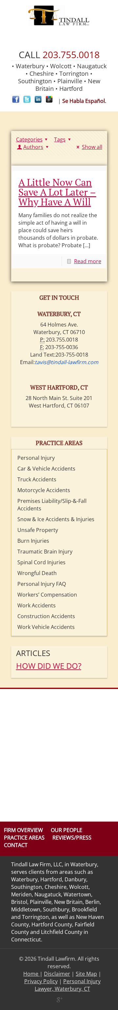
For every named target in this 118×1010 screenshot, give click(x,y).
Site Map (86, 973)
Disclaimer (57, 973)
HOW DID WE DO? (48, 665)
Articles (33, 653)
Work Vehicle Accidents (46, 627)
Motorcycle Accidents (43, 490)
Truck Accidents (36, 479)
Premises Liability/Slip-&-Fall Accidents (52, 504)
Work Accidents (36, 605)
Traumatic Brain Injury (44, 551)
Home (31, 973)
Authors (33, 147)
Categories (29, 139)
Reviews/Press (71, 837)
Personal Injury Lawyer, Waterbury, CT (68, 985)
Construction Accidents (46, 616)
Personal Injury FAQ (41, 583)
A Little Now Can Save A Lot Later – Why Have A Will (57, 192)
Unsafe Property (37, 530)
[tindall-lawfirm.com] (59, 15)
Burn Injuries (33, 540)
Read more (87, 261)
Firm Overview (23, 830)
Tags (60, 139)
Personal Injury (36, 457)
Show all (92, 147)
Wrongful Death (37, 573)
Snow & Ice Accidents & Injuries (55, 519)
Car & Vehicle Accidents (46, 468)
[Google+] (59, 999)
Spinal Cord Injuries (41, 562)
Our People (66, 830)
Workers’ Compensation (47, 594)
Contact (16, 845)
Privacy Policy (41, 981)
